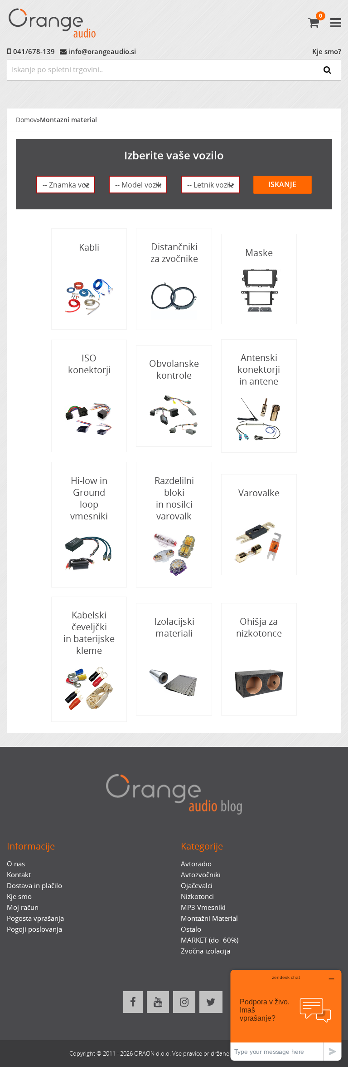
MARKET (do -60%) (209, 939)
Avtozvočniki (201, 874)
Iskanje (282, 184)
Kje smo (19, 896)
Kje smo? (326, 51)
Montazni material (68, 120)
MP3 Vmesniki (203, 907)
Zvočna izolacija (205, 950)
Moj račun (23, 907)
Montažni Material (209, 918)
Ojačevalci (197, 885)
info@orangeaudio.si (102, 51)
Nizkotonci (197, 896)
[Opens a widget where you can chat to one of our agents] (286, 1015)
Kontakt (19, 874)
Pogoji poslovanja (34, 929)
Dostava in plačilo (34, 885)
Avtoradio (196, 863)
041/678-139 (34, 51)
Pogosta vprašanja (35, 918)
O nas (16, 863)
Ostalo (191, 929)
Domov (26, 120)
